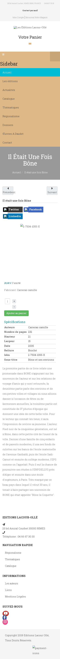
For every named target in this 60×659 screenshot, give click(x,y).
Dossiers (7, 125)
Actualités (8, 90)
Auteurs (9, 327)
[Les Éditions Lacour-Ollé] (30, 27)
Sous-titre (10, 359)
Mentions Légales (15, 596)
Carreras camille (27, 290)
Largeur (9, 341)
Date (7, 345)
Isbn (7, 355)
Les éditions (10, 81)
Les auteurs (11, 583)
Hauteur (9, 336)
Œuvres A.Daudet (13, 133)
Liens (8, 590)
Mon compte (18, 17)
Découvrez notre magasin (36, 17)
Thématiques (10, 107)
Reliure (9, 350)
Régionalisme (11, 116)
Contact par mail (30, 10)
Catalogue (8, 98)
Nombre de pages (15, 331)
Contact (7, 142)
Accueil (7, 72)
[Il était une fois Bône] (30, 249)
